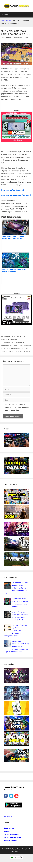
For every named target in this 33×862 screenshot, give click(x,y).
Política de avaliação (11, 834)
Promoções (12, 339)
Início (2, 21)
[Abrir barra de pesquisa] (30, 14)
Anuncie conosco (10, 840)
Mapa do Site (8, 816)
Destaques (15, 336)
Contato (7, 831)
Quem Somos (9, 828)
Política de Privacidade (12, 837)
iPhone (22, 336)
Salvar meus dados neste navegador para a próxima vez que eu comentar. (17, 407)
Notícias (4, 339)
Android (8, 21)
